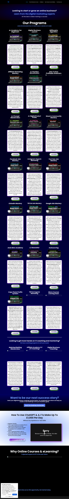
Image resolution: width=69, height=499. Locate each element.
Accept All (14, 494)
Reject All (9, 494)
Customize (4, 494)
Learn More (15, 67)
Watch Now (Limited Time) (17, 439)
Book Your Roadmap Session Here (34, 405)
